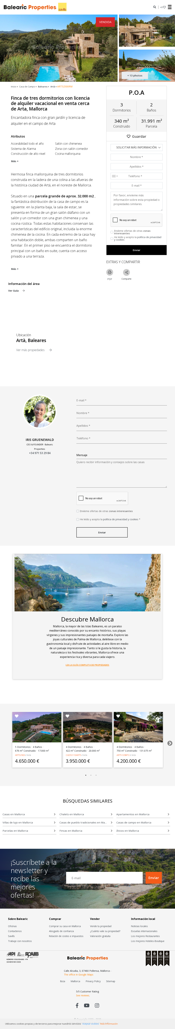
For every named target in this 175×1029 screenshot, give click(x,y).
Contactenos (15, 931)
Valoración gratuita (100, 936)
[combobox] (115, 176)
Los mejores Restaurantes (145, 936)
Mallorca (75, 981)
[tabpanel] (36, 740)
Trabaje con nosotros (20, 941)
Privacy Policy (93, 981)
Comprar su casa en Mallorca (65, 926)
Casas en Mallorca (14, 814)
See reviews (82, 995)
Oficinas (12, 926)
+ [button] (161, 7)
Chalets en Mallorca (71, 814)
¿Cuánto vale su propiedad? (105, 931)
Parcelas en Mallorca (15, 830)
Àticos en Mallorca (127, 830)
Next (168, 742)
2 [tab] (91, 775)
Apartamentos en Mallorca (132, 814)
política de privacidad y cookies (137, 238)
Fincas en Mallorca (70, 830)
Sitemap (110, 981)
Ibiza (62, 981)
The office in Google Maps (78, 974)
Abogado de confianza (61, 931)
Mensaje (81, 455)
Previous (4, 742)
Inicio (13, 86)
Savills (11, 936)
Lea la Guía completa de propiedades (87, 664)
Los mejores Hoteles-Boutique (147, 941)
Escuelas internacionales (144, 931)
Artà (52, 86)
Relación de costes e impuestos (66, 936)
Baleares (43, 86)
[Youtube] (87, 1005)
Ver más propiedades (30, 350)
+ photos (134, 75)
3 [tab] (96, 775)
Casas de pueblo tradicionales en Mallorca (83, 822)
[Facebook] (77, 1005)
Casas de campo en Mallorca (133, 822)
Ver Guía (13, 290)
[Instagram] (96, 1005)
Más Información (109, 1023)
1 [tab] (86, 775)
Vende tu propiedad (100, 926)
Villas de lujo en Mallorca (18, 822)
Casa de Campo (27, 86)
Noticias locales (139, 926)
